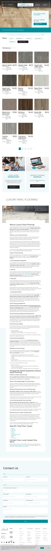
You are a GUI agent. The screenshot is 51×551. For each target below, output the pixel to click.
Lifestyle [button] (28, 38)
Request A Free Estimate (38, 24)
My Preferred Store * (29, 500)
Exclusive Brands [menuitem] (37, 544)
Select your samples (36, 185)
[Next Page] (34, 149)
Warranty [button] (12, 41)
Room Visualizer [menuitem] (29, 532)
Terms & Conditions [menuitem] (45, 538)
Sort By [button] (13, 47)
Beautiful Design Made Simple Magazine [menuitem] (29, 539)
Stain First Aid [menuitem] (37, 533)
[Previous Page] (17, 149)
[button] (35, 8)
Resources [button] (10, 4)
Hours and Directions (37, 5)
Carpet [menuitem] (20, 537)
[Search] (43, 34)
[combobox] (24, 34)
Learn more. (6, 549)
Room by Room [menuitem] (46, 533)
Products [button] (4, 4)
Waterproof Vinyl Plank (16, 434)
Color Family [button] (38, 38)
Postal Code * (5, 500)
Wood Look (13, 437)
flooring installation (27, 274)
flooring (22, 226)
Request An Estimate (45, 5)
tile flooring (23, 271)
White (12, 436)
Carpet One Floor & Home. (8, 544)
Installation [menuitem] (37, 541)
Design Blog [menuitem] (29, 542)
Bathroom (13, 429)
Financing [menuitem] (21, 544)
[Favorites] (37, 8)
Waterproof (13, 435)
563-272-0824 (17, 1)
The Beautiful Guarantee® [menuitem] (37, 538)
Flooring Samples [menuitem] (28, 535)
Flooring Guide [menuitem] (37, 535)
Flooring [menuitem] (20, 531)
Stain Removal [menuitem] (37, 531)
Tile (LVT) (13, 433)
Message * (5, 506)
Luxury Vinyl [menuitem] (21, 533)
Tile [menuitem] (20, 540)
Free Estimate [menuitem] (22, 542)
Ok (42, 547)
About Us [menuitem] (44, 531)
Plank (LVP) (13, 430)
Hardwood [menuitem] (21, 535)
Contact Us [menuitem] (45, 535)
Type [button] (11, 38)
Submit (25, 521)
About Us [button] (3, 7)
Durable (12, 428)
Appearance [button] (19, 38)
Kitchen (12, 431)
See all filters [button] (22, 41)
